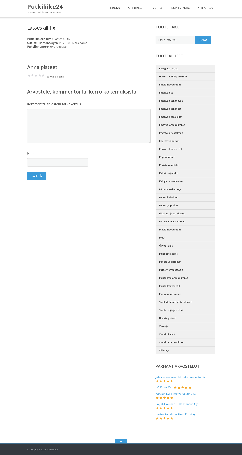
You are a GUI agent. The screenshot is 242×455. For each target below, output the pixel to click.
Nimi (30, 153)
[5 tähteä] (43, 75)
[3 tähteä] (36, 75)
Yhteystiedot (206, 7)
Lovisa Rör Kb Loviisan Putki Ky (176, 414)
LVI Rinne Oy (164, 387)
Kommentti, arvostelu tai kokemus (54, 104)
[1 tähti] (28, 75)
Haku (203, 40)
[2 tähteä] (32, 75)
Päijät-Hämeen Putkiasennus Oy (177, 404)
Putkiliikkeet (135, 7)
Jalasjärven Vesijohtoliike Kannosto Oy (180, 377)
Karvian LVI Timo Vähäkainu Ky (176, 393)
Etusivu (115, 7)
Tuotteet (157, 7)
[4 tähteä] (39, 75)
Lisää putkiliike (180, 7)
